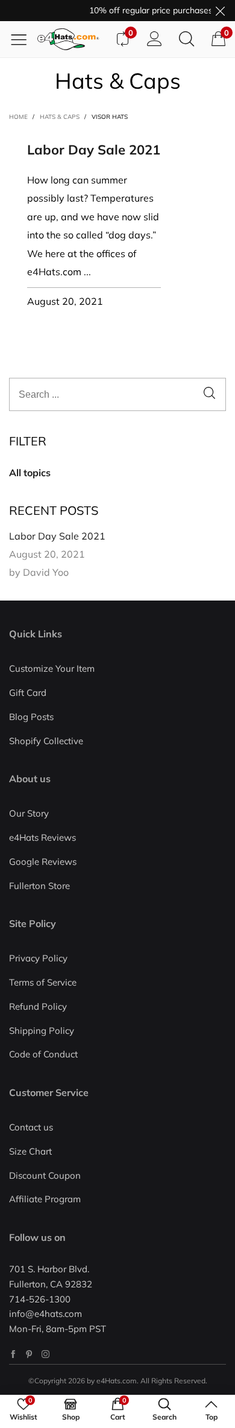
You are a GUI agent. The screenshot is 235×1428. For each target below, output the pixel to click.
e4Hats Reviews (42, 837)
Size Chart (30, 1151)
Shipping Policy (41, 1030)
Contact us (31, 1127)
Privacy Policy (38, 958)
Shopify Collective (46, 741)
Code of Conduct (43, 1054)
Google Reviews (43, 861)
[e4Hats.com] (71, 39)
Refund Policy (38, 1006)
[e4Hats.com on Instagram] (45, 1354)
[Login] (155, 39)
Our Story (29, 813)
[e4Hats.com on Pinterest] (29, 1354)
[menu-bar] (23, 39)
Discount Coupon (45, 1175)
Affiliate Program (45, 1199)
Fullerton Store (39, 885)
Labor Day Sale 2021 (93, 149)
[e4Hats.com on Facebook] (13, 1354)
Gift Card (27, 692)
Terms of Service (43, 982)
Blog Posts (31, 716)
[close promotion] (220, 10)
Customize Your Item (52, 668)
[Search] (186, 39)
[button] (209, 394)
